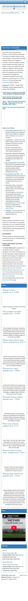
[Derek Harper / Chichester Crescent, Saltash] (14, 404)
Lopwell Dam (6, 82)
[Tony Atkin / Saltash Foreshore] (14, 297)
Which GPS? (13, 579)
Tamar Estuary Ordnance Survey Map (13, 92)
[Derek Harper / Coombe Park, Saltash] (14, 375)
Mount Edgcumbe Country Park (15, 163)
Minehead (14, 177)
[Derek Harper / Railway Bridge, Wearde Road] (14, 480)
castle (13, 206)
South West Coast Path (12, 174)
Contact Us (15, 577)
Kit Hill (7, 147)
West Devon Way (11, 185)
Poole (19, 181)
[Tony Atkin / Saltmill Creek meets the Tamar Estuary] (14, 347)
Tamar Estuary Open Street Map (12, 97)
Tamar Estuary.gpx (8, 553)
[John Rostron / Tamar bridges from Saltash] (14, 318)
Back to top (23, 575)
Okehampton (20, 192)
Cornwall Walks (8, 280)
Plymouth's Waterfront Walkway (15, 153)
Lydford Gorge (9, 208)
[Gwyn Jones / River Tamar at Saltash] (14, 430)
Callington (9, 210)
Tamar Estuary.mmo (8, 564)
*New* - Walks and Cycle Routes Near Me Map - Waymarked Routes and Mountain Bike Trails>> (14, 102)
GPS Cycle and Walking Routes (12, 6)
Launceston (19, 136)
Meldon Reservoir (17, 203)
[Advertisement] (14, 31)
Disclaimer (4, 579)
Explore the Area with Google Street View (13, 108)
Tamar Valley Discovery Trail (14, 130)
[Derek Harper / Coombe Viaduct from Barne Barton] (14, 457)
